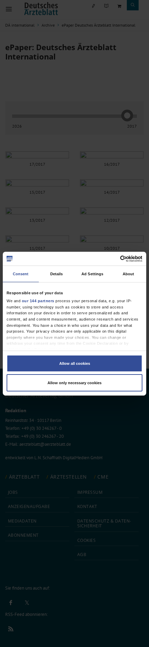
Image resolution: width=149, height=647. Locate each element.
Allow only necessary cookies (74, 383)
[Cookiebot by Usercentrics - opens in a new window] (112, 258)
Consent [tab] (21, 274)
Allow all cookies (74, 363)
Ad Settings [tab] (92, 274)
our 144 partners (38, 301)
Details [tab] (56, 274)
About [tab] (128, 274)
